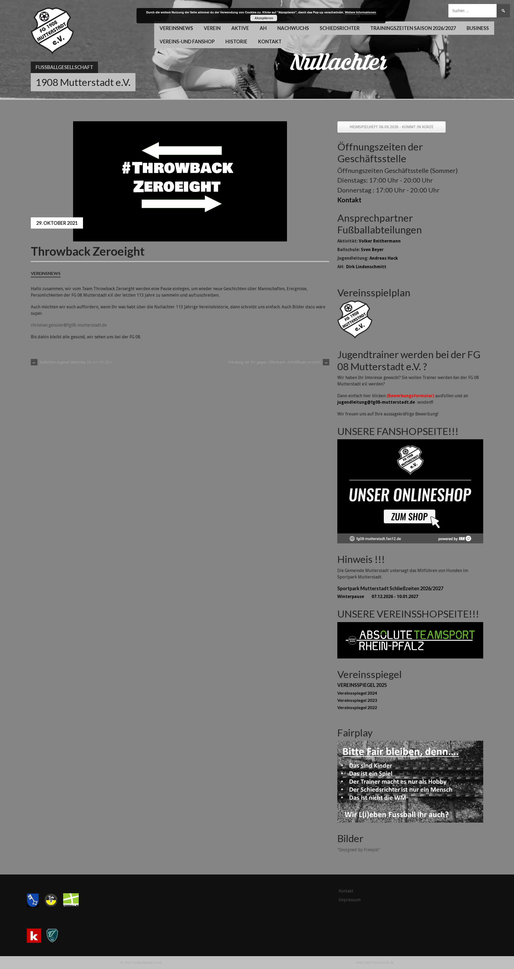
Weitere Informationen (360, 12)
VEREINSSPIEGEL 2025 (362, 685)
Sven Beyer (372, 249)
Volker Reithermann (380, 241)
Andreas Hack (383, 258)
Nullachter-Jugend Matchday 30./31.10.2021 (72, 362)
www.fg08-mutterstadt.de (375, 962)
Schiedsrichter (340, 28)
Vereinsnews (176, 28)
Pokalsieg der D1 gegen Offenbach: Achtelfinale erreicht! (278, 362)
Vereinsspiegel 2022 (357, 707)
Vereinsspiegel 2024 (357, 692)
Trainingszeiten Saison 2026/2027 (413, 28)
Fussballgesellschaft (64, 67)
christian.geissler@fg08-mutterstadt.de (69, 325)
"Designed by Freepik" (358, 849)
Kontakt (270, 41)
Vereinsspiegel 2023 (357, 700)
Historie (236, 41)
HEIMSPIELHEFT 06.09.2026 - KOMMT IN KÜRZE (391, 127)
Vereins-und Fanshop (187, 41)
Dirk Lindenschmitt (366, 266)
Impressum (350, 899)
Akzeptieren (264, 18)
